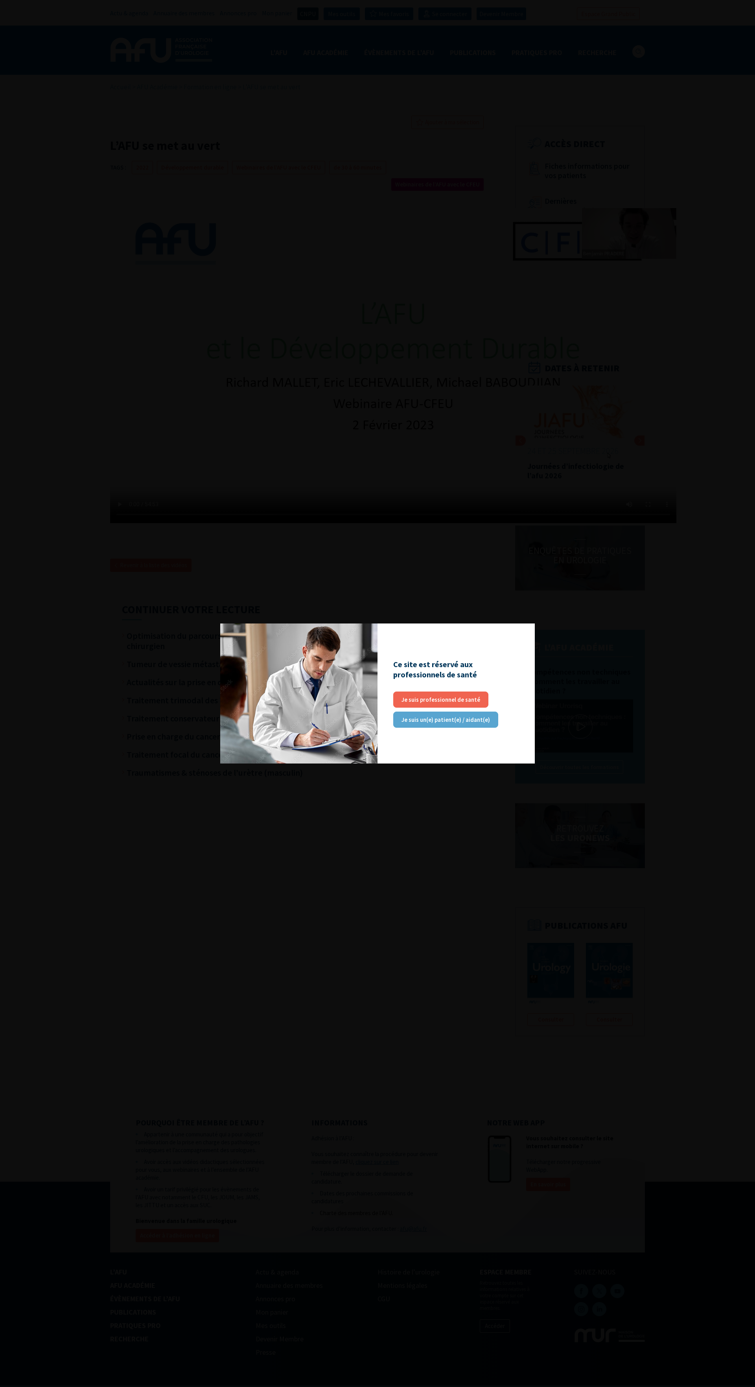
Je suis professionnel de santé (440, 699)
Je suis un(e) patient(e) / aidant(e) (445, 719)
